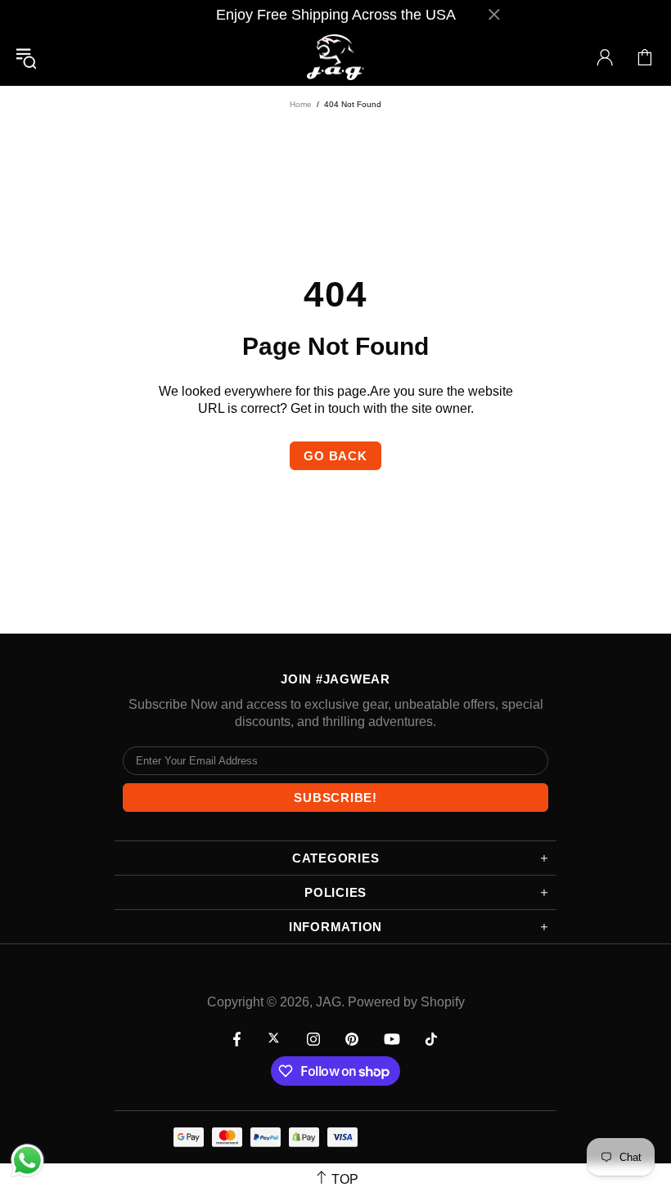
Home (301, 104)
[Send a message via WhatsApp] (27, 1160)
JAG (335, 57)
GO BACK (335, 456)
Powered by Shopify (406, 1002)
